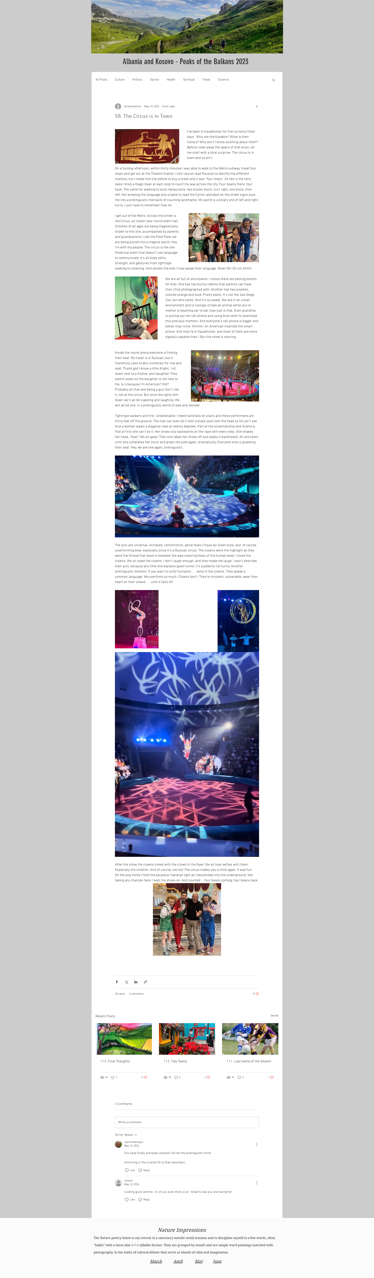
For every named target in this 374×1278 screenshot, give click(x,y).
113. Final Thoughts (115, 1061)
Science (223, 80)
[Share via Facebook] (117, 982)
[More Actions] (256, 1144)
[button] (273, 79)
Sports (154, 80)
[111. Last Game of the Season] (250, 1039)
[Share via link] (145, 982)
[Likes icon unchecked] (126, 1170)
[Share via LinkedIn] (136, 982)
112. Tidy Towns (175, 1061)
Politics (137, 80)
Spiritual (189, 80)
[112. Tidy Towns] (187, 1039)
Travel (206, 80)
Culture (120, 80)
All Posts (101, 80)
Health (171, 80)
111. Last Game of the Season (249, 1061)
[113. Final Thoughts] (124, 1039)
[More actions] (256, 106)
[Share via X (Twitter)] (126, 982)
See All (275, 1015)
